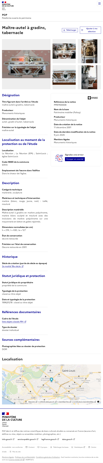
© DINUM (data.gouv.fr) (46, 402)
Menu (99, 3)
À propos (43, 447)
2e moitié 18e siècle (11, 266)
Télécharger (71, 30)
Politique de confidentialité (25, 457)
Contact (32, 447)
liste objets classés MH (12, 321)
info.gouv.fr (7, 439)
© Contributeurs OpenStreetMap (83, 402)
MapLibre (31, 402)
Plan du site (16, 452)
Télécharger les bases (60, 447)
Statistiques (78, 447)
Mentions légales (8, 457)
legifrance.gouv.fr (49, 439)
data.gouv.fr (67, 439)
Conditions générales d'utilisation (48, 457)
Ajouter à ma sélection (91, 30)
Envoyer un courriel (74, 159)
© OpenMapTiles (63, 402)
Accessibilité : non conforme (12, 447)
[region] (51, 384)
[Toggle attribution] (98, 401)
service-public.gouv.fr (27, 439)
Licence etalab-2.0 (15, 460)
